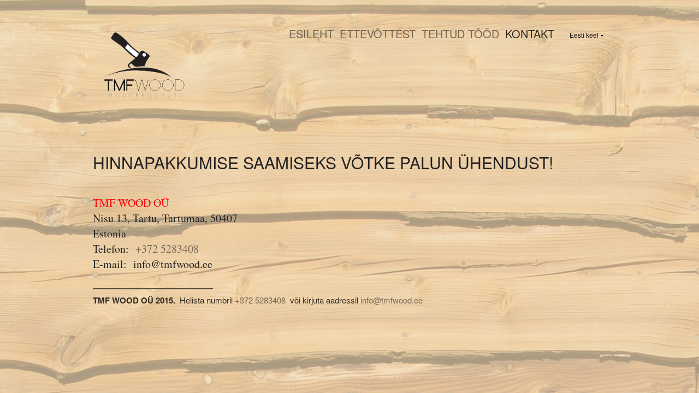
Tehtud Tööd (460, 33)
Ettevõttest (378, 33)
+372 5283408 (167, 248)
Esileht (311, 33)
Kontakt (529, 33)
